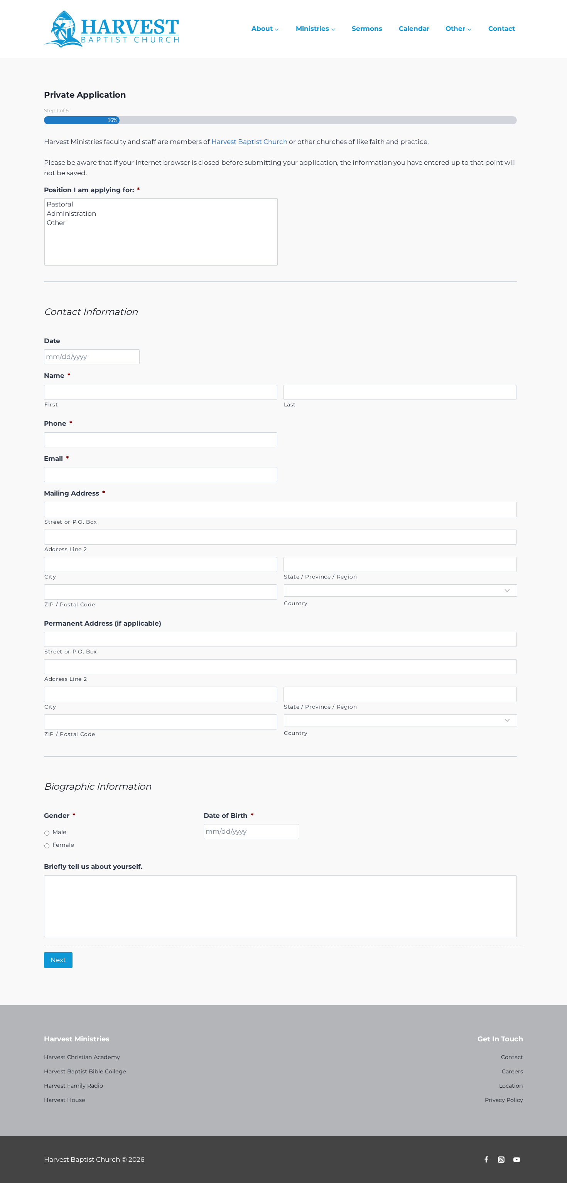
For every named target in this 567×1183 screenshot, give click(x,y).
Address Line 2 (65, 549)
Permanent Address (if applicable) (102, 623)
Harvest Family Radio (73, 1085)
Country (295, 603)
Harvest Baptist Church (249, 142)
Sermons (367, 28)
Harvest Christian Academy (82, 1057)
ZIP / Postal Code (69, 604)
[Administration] (161, 213)
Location (511, 1085)
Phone (58, 423)
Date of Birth (228, 815)
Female (63, 844)
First (51, 404)
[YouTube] (516, 1159)
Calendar (414, 28)
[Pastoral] (161, 204)
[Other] (161, 222)
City (50, 577)
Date (52, 341)
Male (59, 832)
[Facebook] (486, 1159)
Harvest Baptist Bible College (85, 1071)
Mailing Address (74, 493)
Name (57, 375)
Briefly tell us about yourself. (93, 866)
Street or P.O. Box (70, 522)
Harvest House (64, 1100)
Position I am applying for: (92, 190)
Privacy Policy (504, 1100)
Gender (59, 815)
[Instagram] (501, 1159)
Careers (512, 1071)
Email (56, 458)
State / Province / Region (320, 577)
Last (290, 404)
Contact (501, 28)
